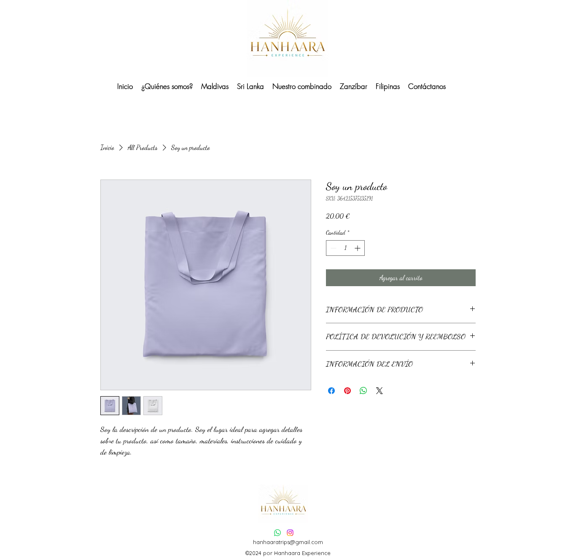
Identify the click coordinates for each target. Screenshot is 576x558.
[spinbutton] (345, 248)
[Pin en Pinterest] (347, 391)
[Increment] (358, 248)
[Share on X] (379, 391)
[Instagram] (290, 532)
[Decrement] (332, 248)
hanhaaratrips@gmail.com (288, 542)
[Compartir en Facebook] (331, 391)
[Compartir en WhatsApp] (363, 391)
